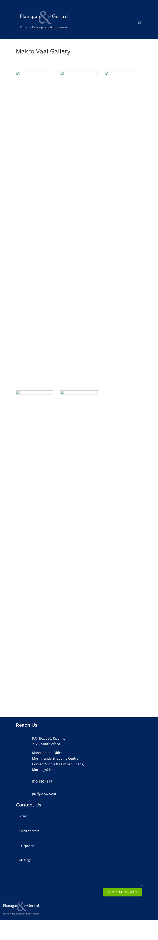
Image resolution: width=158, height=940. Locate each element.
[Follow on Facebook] (131, 5)
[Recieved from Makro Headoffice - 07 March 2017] (34, 74)
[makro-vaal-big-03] (34, 393)
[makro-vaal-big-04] (79, 393)
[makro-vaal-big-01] (79, 74)
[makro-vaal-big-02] (123, 74)
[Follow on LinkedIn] (155, 5)
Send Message (122, 892)
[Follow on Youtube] (147, 5)
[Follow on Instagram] (139, 5)
